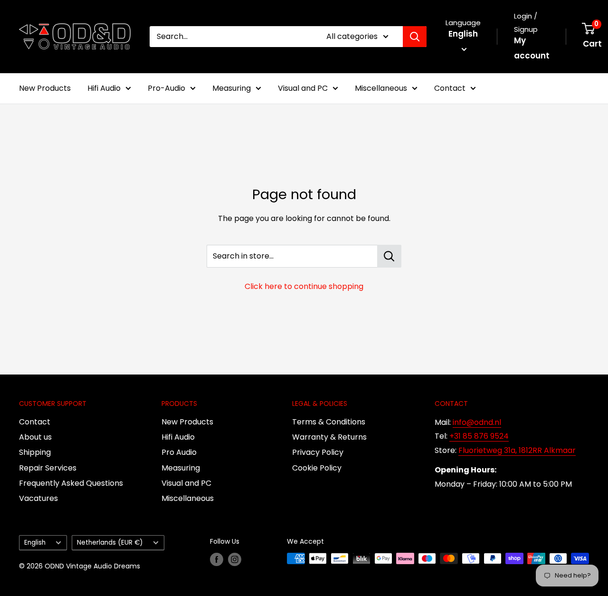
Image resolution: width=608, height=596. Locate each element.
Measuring (231, 88)
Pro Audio (179, 452)
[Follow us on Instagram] (234, 559)
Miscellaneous (381, 88)
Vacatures (38, 498)
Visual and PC (303, 88)
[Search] (415, 36)
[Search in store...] (389, 256)
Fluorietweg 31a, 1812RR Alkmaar (517, 450)
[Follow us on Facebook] (216, 559)
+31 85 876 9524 (479, 436)
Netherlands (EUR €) (110, 542)
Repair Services (47, 467)
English (35, 542)
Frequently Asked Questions (71, 483)
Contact (450, 88)
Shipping (35, 452)
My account (532, 48)
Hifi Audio (104, 88)
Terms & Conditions (328, 421)
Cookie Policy (317, 467)
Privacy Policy (317, 452)
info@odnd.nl (477, 422)
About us (35, 437)
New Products (45, 88)
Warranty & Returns (329, 437)
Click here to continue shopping (304, 286)
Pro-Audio (166, 88)
